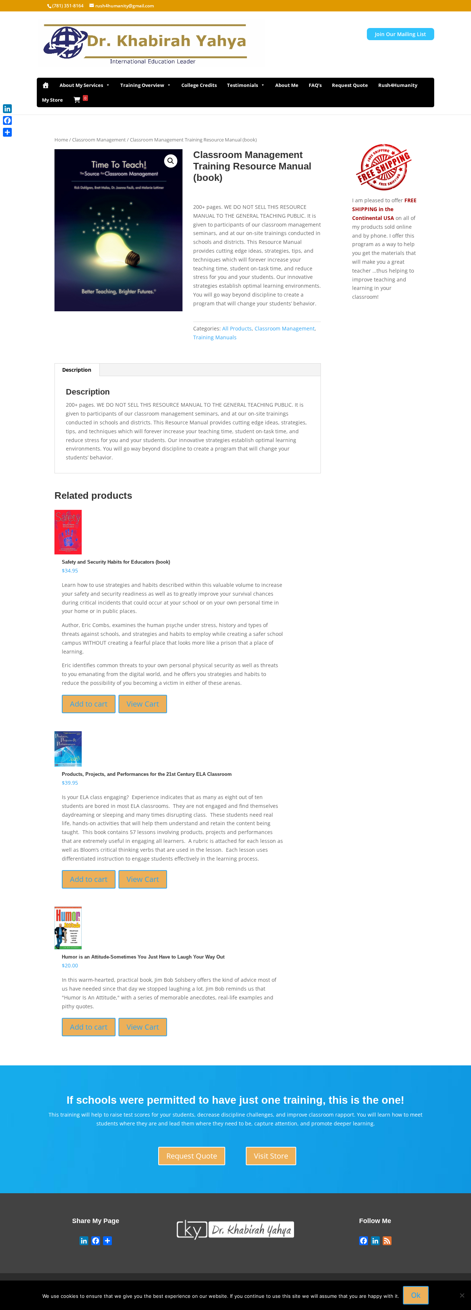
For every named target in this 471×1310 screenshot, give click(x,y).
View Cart (143, 704)
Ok (416, 1295)
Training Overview (142, 85)
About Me (286, 85)
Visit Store (271, 1156)
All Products (237, 328)
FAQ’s (315, 85)
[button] (170, 161)
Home (61, 139)
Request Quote (350, 85)
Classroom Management (99, 139)
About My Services (81, 85)
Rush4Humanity (397, 85)
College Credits (199, 85)
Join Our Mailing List (400, 34)
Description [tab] (76, 369)
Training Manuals (215, 337)
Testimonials (242, 85)
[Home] (45, 85)
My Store (52, 100)
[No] (461, 1295)
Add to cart (88, 704)
